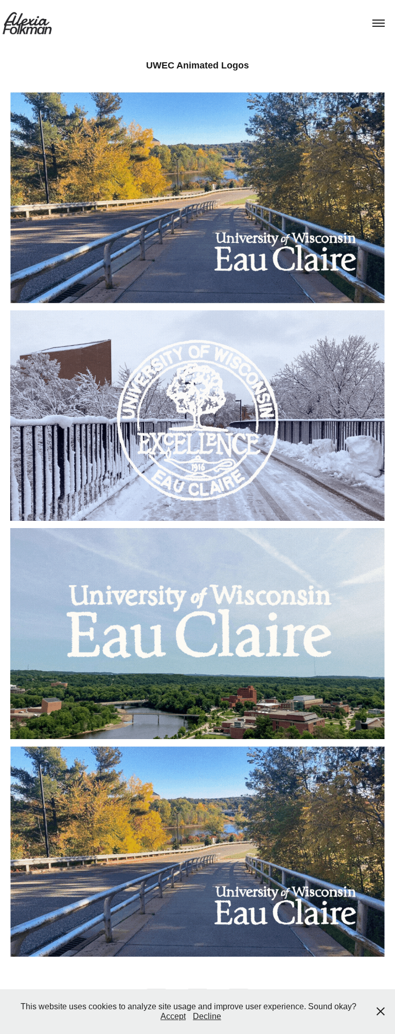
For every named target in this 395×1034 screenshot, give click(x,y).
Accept (173, 1016)
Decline (207, 1016)
